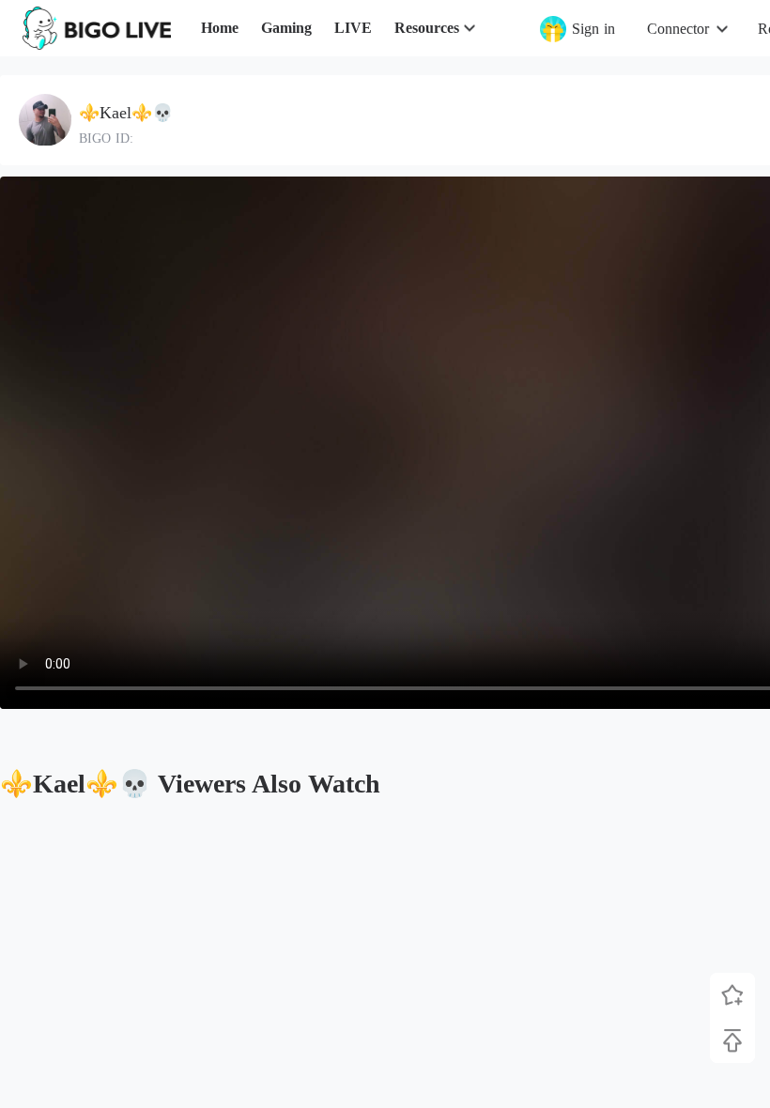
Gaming (286, 28)
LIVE (353, 28)
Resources (426, 28)
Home (220, 28)
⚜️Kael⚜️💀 (126, 112)
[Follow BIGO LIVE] (732, 995)
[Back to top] (732, 1040)
